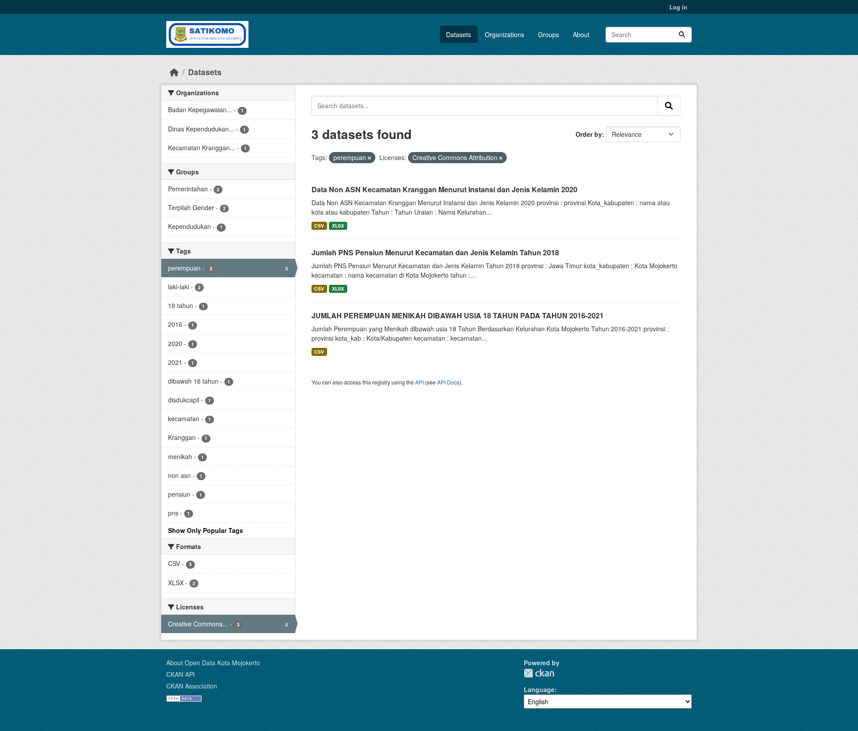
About (581, 34)
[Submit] (682, 34)
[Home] (174, 71)
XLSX (338, 225)
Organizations (504, 34)
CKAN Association (191, 685)
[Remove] (369, 157)
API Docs (448, 382)
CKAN (539, 673)
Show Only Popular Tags (205, 530)
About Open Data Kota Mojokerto (213, 662)
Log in (678, 7)
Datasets (458, 34)
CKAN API (180, 674)
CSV (319, 225)
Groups (548, 34)
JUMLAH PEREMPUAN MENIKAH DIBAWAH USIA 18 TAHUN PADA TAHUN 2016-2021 (457, 315)
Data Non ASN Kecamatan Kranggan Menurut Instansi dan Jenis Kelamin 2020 (444, 189)
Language (539, 689)
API (419, 382)
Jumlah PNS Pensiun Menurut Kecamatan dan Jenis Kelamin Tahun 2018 (435, 252)
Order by (589, 134)
